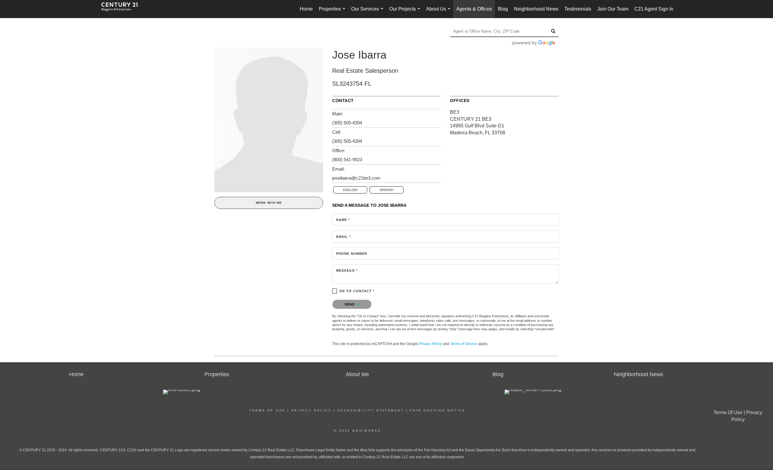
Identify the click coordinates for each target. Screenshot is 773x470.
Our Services (368, 12)
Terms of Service (463, 344)
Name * (343, 220)
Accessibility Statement (371, 410)
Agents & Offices (474, 8)
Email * (343, 236)
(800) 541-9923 (347, 159)
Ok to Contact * (357, 291)
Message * (347, 270)
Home (306, 8)
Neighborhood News (536, 8)
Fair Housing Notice (438, 410)
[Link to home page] (123, 9)
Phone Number (351, 253)
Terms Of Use (267, 410)
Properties (333, 12)
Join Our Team (612, 8)
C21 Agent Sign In (653, 8)
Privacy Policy (430, 344)
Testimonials (577, 8)
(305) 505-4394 (347, 122)
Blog (503, 8)
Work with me (269, 202)
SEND (350, 304)
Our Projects (405, 12)
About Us (439, 12)
